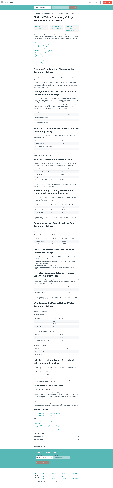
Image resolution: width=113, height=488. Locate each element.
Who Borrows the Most (41, 59)
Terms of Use (74, 473)
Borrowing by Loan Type (41, 53)
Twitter (63, 473)
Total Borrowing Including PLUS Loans (45, 51)
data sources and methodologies (51, 429)
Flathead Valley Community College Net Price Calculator (50, 414)
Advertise (54, 476)
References (38, 65)
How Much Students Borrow (42, 47)
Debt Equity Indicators (41, 61)
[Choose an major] (60, 7)
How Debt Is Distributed (41, 49)
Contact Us (45, 476)
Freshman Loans (39, 43)
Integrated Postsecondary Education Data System (48, 426)
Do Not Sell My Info (75, 479)
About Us (45, 473)
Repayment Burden (40, 55)
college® (37, 477)
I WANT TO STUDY (39, 455)
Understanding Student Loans (43, 63)
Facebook (64, 476)
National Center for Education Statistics (45, 422)
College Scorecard (40, 424)
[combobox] (93, 2)
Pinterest (64, 475)
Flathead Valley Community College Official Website (49, 416)
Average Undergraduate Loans (43, 45)
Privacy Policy (74, 475)
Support (44, 478)
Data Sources (55, 473)
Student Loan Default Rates (42, 57)
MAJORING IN (56, 455)
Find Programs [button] (107, 2)
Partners (54, 478)
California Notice (75, 476)
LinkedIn (64, 478)
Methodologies (55, 475)
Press (44, 475)
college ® (8, 2)
